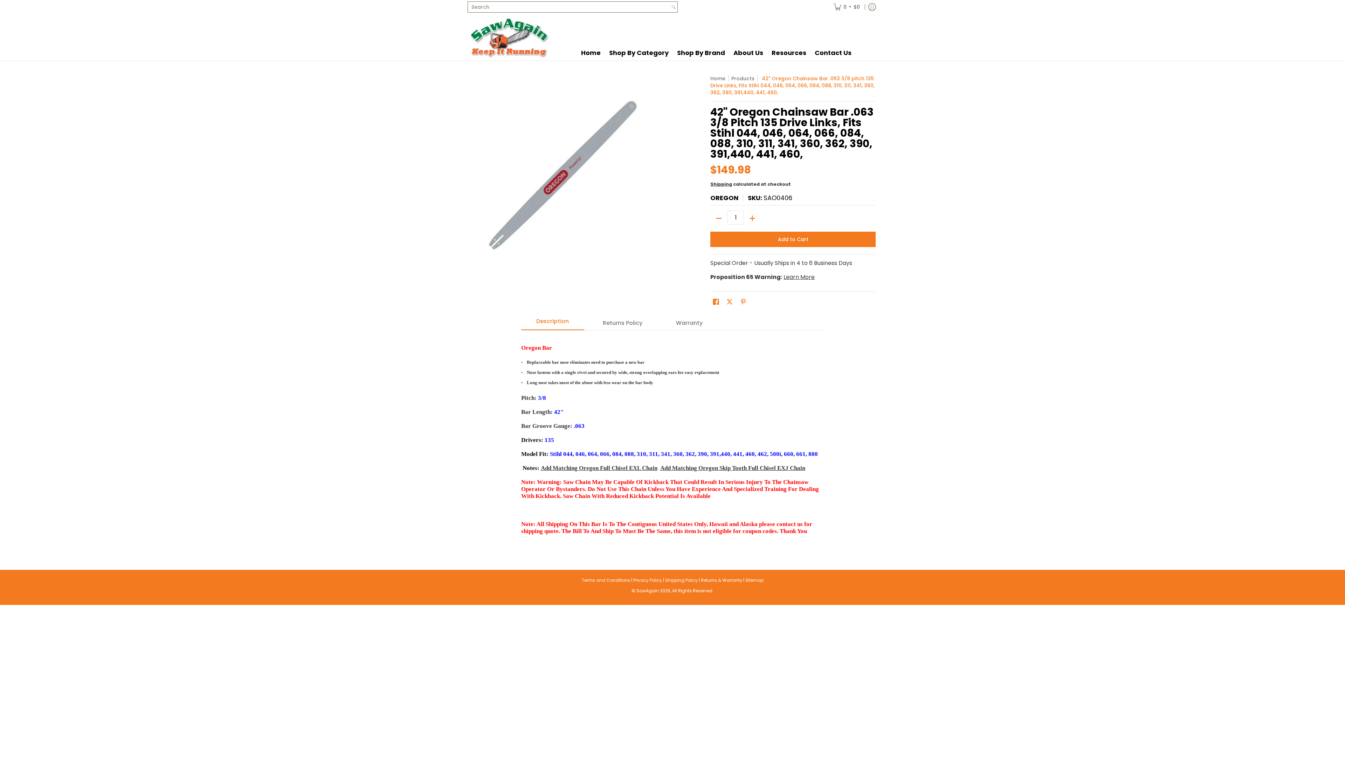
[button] (716, 302)
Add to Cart (793, 239)
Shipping (721, 184)
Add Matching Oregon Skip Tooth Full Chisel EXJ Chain (732, 468)
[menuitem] (846, 7)
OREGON (724, 197)
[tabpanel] (672, 436)
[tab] (552, 323)
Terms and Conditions (606, 580)
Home (717, 78)
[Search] (673, 7)
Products (742, 78)
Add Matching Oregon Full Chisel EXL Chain (599, 468)
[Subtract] (718, 218)
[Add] (752, 218)
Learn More (799, 277)
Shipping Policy (681, 580)
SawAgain (647, 591)
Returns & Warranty (721, 580)
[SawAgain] (509, 37)
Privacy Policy (647, 580)
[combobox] (569, 7)
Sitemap (754, 580)
